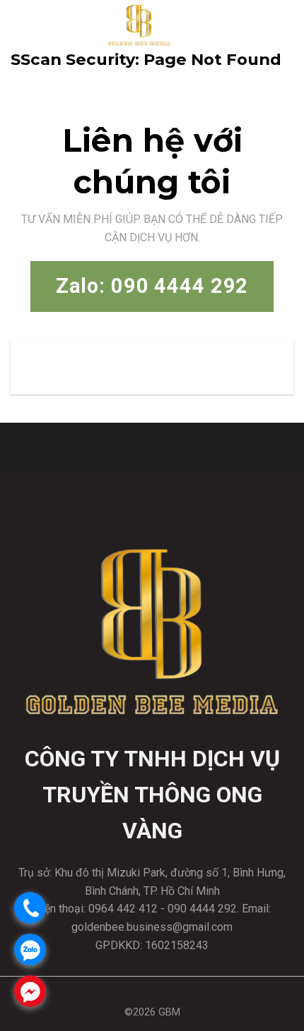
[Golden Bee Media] (139, 24)
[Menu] (280, 24)
